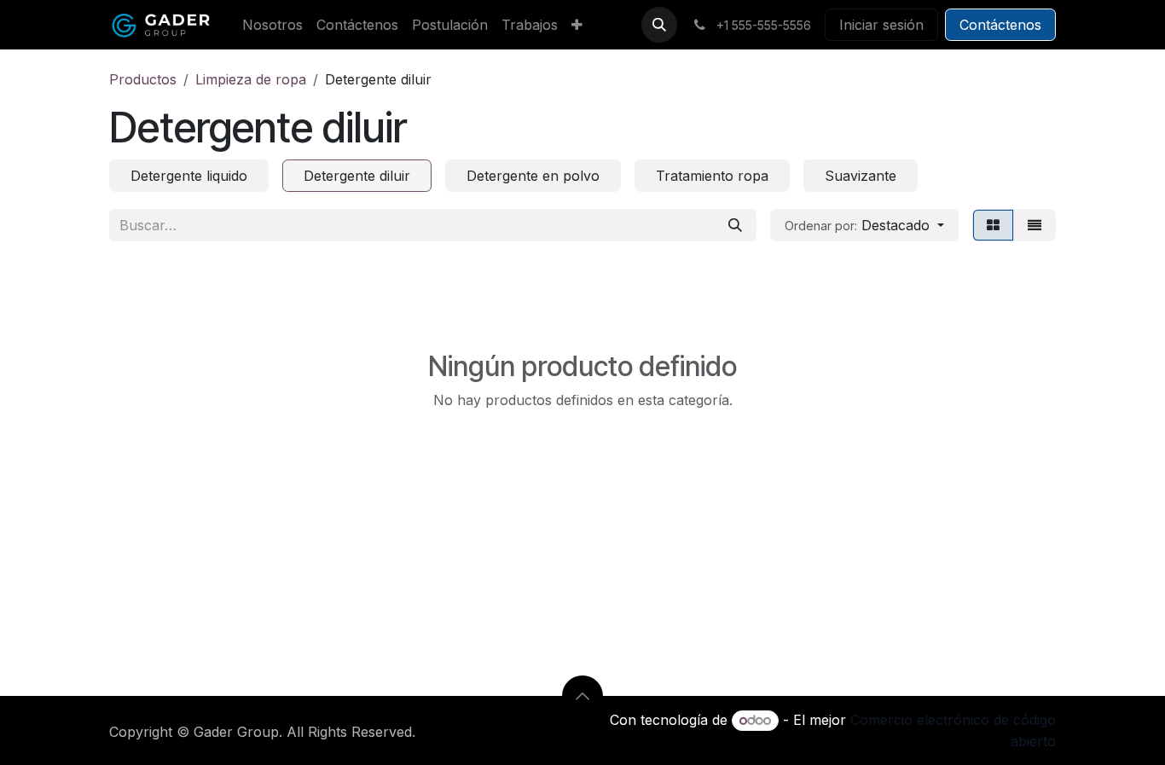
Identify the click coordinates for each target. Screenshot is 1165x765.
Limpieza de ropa (250, 79)
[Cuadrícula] (993, 225)
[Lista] (1034, 225)
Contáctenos (1000, 24)
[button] (659, 25)
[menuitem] (272, 25)
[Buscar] (735, 225)
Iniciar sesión (881, 24)
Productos (143, 79)
